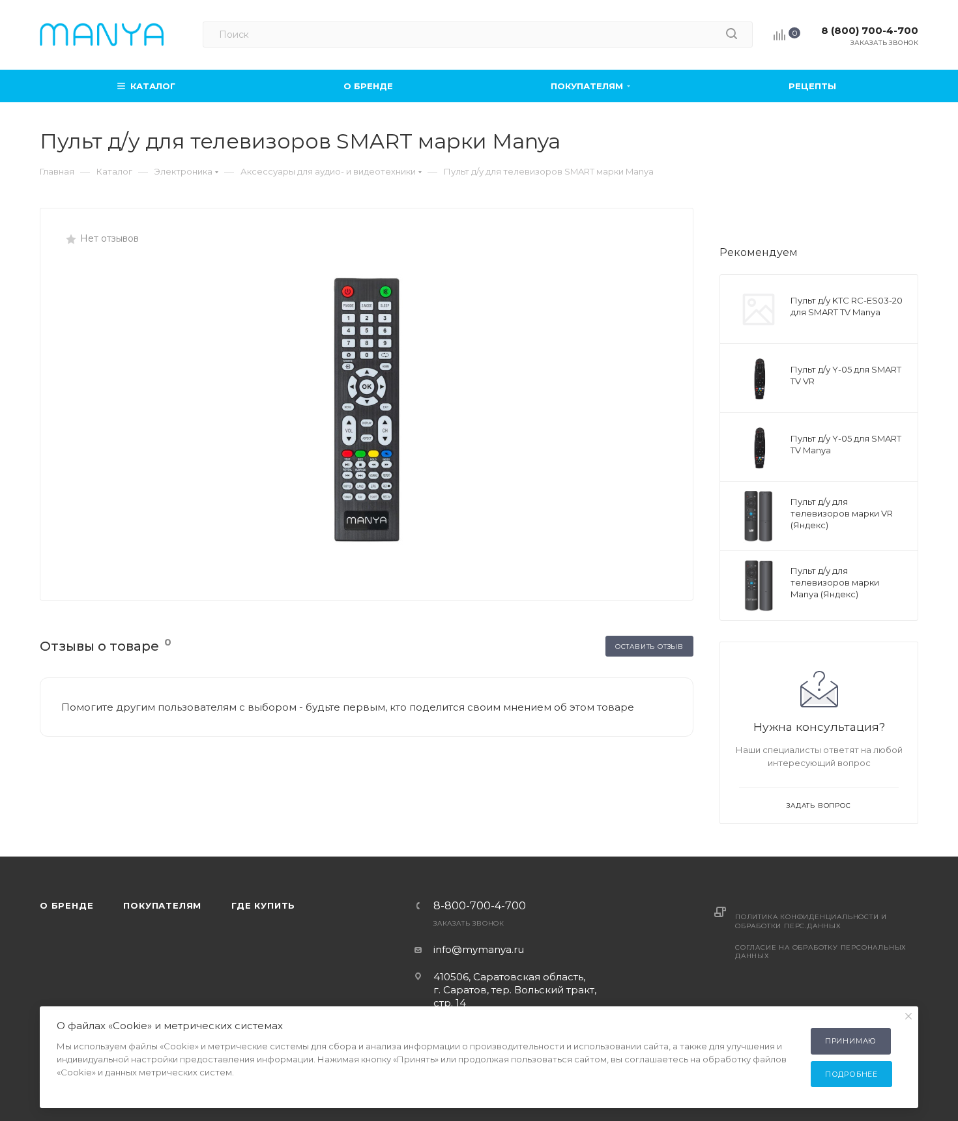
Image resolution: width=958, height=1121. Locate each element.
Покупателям (162, 905)
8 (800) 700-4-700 (869, 30)
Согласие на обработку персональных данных (821, 951)
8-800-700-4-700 (479, 906)
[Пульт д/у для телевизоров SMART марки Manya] (367, 409)
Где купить (263, 905)
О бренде (66, 905)
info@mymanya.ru (478, 949)
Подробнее (851, 1074)
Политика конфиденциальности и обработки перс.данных (811, 921)
